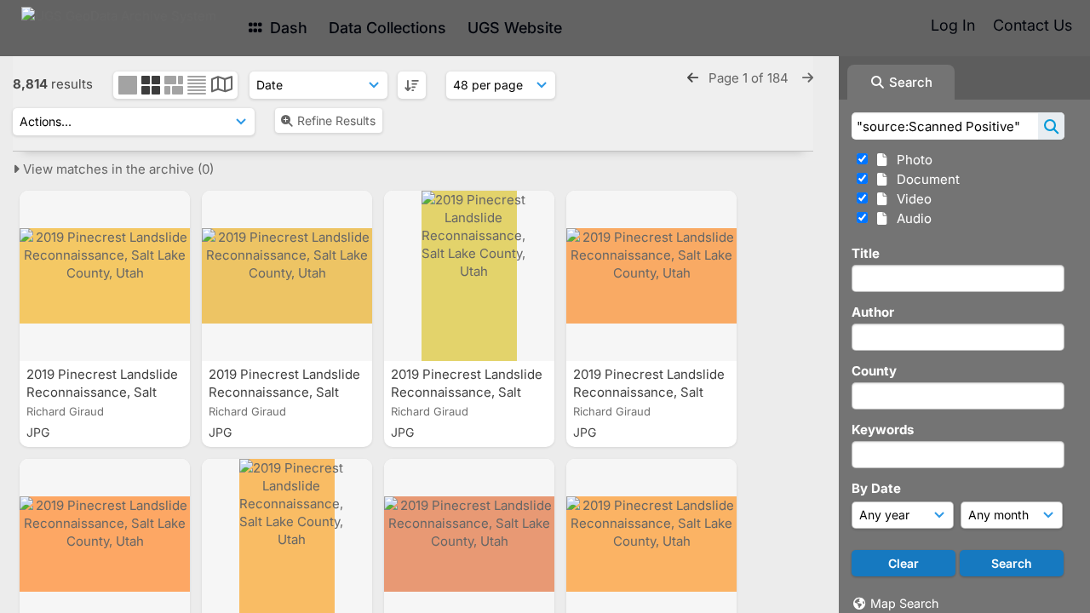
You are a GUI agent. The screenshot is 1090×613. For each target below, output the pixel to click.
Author (873, 312)
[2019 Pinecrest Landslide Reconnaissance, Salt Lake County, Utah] (105, 276)
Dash (286, 28)
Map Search (904, 603)
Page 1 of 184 (750, 78)
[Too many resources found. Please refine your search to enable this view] (221, 86)
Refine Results (336, 120)
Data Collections (387, 28)
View (117, 169)
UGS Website (515, 28)
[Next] (807, 78)
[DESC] (412, 85)
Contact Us (1032, 25)
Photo (911, 160)
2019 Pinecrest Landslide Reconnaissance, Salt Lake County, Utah (102, 392)
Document (925, 179)
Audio (911, 218)
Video (911, 199)
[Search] (1051, 126)
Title (866, 253)
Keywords (883, 429)
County (874, 371)
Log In (953, 25)
